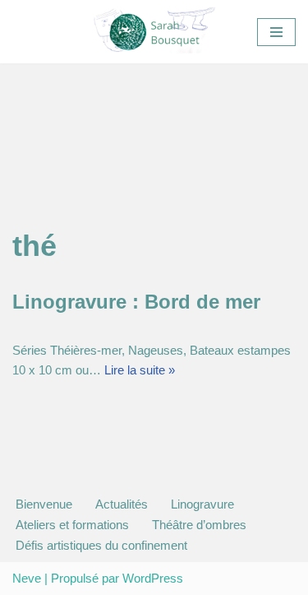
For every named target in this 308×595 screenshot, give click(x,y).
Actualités (121, 504)
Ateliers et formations (72, 525)
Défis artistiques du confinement (101, 545)
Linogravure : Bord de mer (136, 302)
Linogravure (202, 504)
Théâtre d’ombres (199, 525)
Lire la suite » (139, 370)
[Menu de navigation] (276, 32)
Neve (26, 578)
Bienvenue (44, 504)
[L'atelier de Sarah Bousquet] (154, 32)
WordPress (152, 578)
